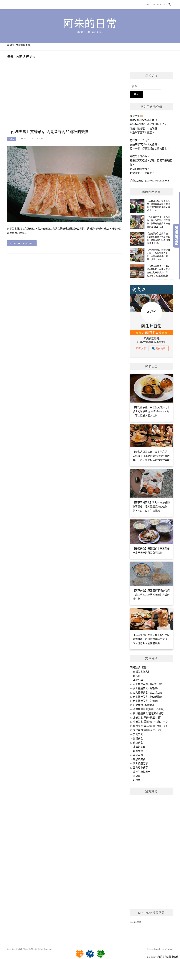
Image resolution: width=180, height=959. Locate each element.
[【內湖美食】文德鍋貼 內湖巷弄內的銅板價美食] (64, 184)
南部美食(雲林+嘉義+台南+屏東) (151, 726)
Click (176, 236)
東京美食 (138, 742)
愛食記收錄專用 (141, 772)
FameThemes (167, 949)
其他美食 (138, 734)
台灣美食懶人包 (141, 671)
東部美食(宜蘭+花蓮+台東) (147, 730)
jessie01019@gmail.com (157, 180)
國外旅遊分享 (140, 763)
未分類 (136, 776)
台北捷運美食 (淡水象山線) (148, 684)
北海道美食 (139, 746)
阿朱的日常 (90, 24)
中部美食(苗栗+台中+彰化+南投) (151, 721)
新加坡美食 (139, 759)
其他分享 (138, 680)
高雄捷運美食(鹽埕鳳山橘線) (148, 713)
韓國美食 (138, 751)
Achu (24, 139)
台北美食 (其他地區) (144, 705)
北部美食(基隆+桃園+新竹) (147, 717)
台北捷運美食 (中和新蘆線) (148, 696)
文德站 (12, 139)
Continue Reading (22, 243)
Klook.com (135, 922)
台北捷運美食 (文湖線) (145, 701)
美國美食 (138, 755)
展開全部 (135, 667)
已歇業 (136, 780)
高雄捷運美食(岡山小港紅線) (148, 709)
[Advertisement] (64, 100)
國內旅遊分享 (140, 767)
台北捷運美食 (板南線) (145, 688)
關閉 (144, 667)
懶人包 (136, 676)
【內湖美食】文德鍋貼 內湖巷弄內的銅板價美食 (48, 132)
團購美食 (138, 738)
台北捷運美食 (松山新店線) (148, 692)
